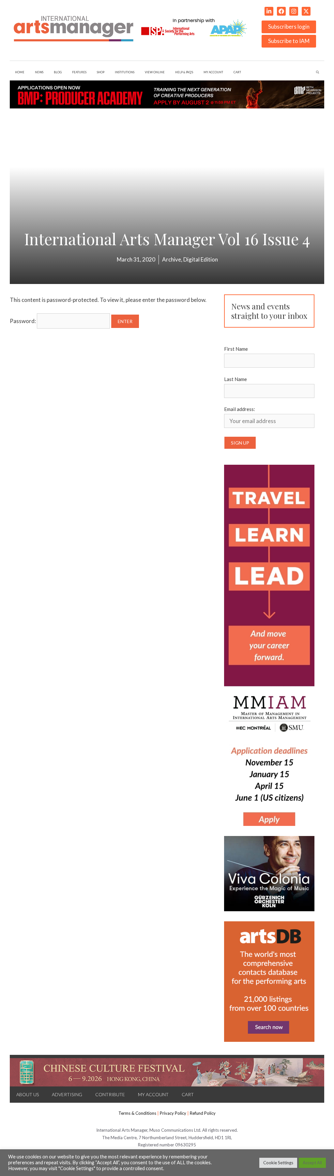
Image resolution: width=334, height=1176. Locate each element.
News (39, 72)
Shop (100, 72)
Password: (23, 321)
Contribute (110, 1094)
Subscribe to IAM (289, 40)
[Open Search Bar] (317, 72)
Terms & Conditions (137, 1113)
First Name (236, 349)
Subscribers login (289, 26)
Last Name (235, 379)
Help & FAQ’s (184, 72)
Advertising (67, 1094)
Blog (58, 72)
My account (213, 72)
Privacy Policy (173, 1113)
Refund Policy (203, 1113)
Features (79, 72)
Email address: (239, 409)
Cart (237, 72)
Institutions (124, 72)
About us (27, 1094)
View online (155, 72)
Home (19, 72)
